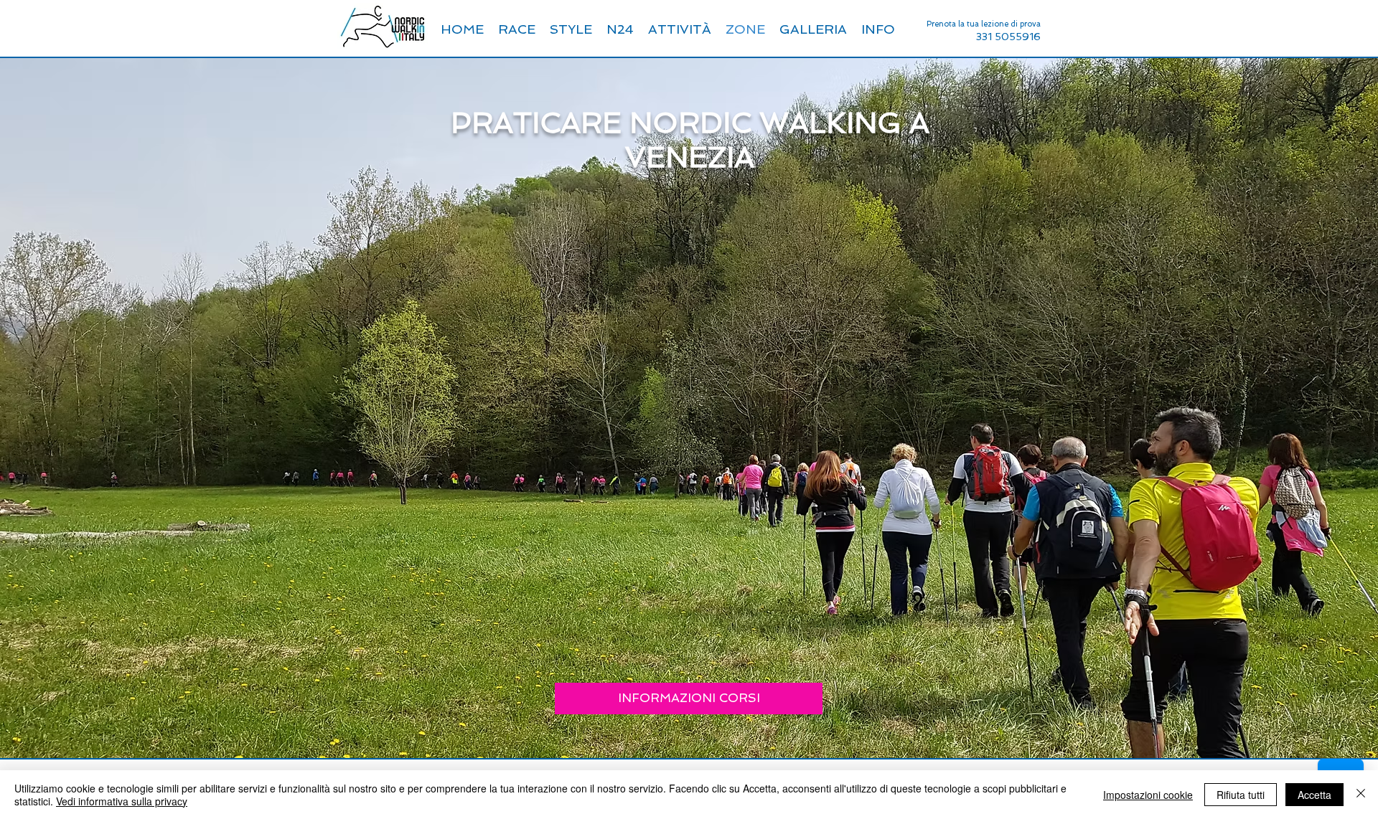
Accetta (1314, 794)
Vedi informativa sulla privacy (121, 801)
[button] (878, 29)
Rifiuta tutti (1241, 794)
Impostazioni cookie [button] (1148, 794)
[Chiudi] (1360, 795)
